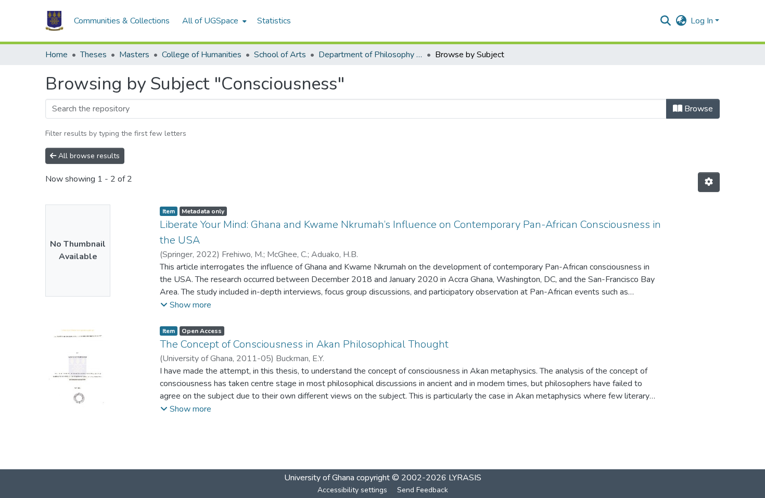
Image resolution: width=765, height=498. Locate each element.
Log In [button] (703, 21)
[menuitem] (213, 21)
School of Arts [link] (280, 54)
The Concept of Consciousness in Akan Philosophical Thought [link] (304, 344)
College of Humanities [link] (201, 54)
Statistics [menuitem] (274, 21)
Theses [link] (93, 54)
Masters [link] (134, 54)
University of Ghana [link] (319, 477)
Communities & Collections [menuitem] (122, 21)
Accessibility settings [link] (352, 490)
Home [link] (56, 54)
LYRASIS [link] (465, 477)
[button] (54, 20)
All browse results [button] (88, 156)
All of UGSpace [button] (210, 21)
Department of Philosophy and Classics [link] (370, 54)
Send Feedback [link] (422, 490)
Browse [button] (697, 108)
